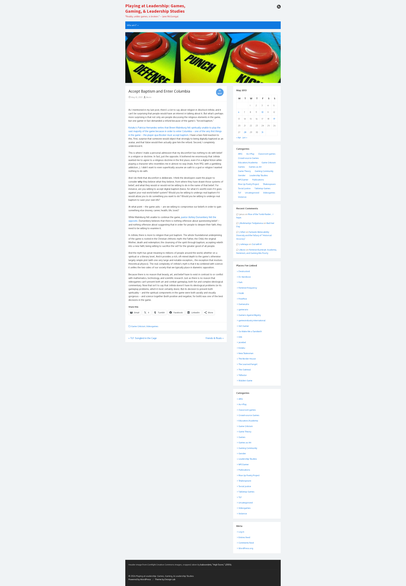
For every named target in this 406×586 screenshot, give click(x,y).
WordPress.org (246, 548)
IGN (240, 337)
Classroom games (266, 154)
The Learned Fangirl (248, 364)
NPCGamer (243, 179)
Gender (242, 175)
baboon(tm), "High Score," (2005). (216, 564)
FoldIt (241, 293)
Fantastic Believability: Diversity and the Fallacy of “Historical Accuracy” (254, 235)
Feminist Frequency (248, 287)
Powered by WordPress (139, 579)
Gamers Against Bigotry (250, 315)
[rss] (279, 7)
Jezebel (242, 342)
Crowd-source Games (248, 158)
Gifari (242, 232)
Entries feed (244, 537)
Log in (241, 532)
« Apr (238, 137)
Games (241, 167)
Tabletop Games (262, 188)
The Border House (247, 358)
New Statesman (246, 353)
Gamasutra (244, 304)
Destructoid (244, 271)
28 (245, 132)
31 (262, 132)
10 (262, 112)
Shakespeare (269, 184)
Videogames (152, 326)
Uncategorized (252, 192)
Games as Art (255, 167)
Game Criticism (138, 326)
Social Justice (244, 188)
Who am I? (132, 25)
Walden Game (245, 380)
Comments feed (246, 542)
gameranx (243, 309)
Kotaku (242, 348)
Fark (240, 282)
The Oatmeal (245, 369)
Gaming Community (264, 171)
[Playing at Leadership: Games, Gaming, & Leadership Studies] (203, 57)
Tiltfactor (243, 375)
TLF (239, 192)
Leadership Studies (258, 175)
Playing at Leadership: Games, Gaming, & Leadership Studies (155, 8)
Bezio (148, 97)
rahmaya (244, 244)
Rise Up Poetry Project (248, 184)
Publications (258, 179)
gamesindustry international (252, 320)
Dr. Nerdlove (245, 277)
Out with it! (257, 244)
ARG (240, 154)
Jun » (244, 137)
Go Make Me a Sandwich (250, 331)
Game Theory (244, 171)
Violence (242, 197)
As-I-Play (250, 154)
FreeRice (243, 298)
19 (274, 118)
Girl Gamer (244, 326)
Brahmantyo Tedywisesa (251, 223)
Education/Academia (248, 162)
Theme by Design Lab (165, 579)
